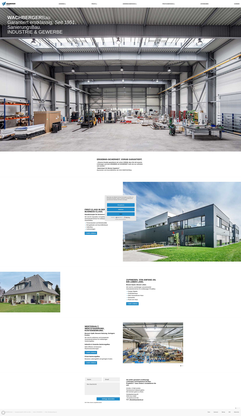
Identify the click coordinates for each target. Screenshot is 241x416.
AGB (229, 412)
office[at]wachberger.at (136, 399)
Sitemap (223, 412)
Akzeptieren (120, 205)
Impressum (216, 412)
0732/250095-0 (39, 412)
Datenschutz (236, 412)
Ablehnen (120, 209)
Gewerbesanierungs (129, 3)
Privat (93, 3)
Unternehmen (204, 3)
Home (209, 412)
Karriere (237, 3)
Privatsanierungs (167, 3)
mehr (120, 214)
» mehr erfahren (91, 233)
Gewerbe (61, 3)
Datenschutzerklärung (122, 219)
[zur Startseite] (25, 3)
